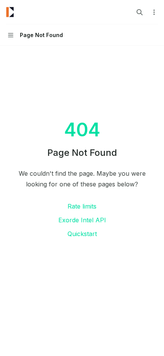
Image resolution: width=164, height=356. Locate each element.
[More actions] (154, 12)
